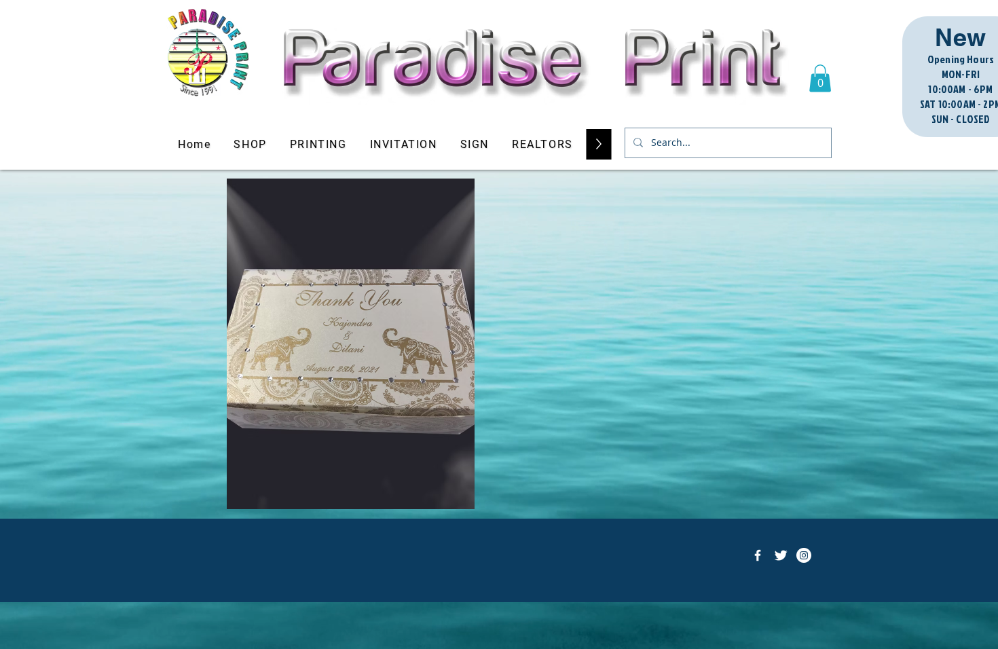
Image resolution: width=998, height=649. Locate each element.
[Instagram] (803, 555)
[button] (820, 78)
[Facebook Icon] (757, 555)
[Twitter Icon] (780, 555)
